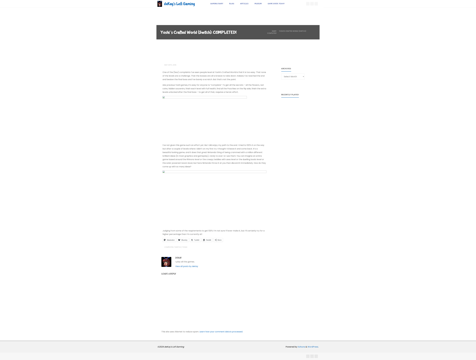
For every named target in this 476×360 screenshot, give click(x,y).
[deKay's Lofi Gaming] (159, 3)
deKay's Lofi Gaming (179, 4)
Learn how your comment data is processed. (221, 331)
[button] (285, 111)
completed (168, 247)
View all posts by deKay (186, 266)
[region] (298, 110)
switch (178, 247)
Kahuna (301, 346)
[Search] (290, 3)
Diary (274, 31)
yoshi (184, 247)
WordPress (313, 346)
